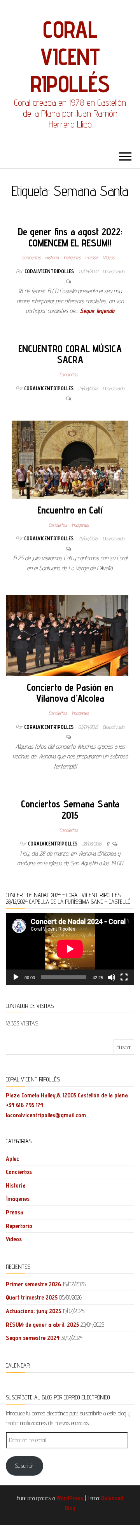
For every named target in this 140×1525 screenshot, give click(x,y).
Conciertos (31, 257)
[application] (70, 949)
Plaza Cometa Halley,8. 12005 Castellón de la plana (67, 1095)
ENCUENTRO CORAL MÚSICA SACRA (70, 354)
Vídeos (109, 257)
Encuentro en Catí (70, 510)
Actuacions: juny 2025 (33, 1311)
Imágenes (71, 257)
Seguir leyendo (97, 310)
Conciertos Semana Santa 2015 (70, 809)
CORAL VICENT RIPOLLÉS (70, 56)
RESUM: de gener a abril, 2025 (42, 1324)
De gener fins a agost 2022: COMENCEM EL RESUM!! (70, 237)
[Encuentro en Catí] (70, 459)
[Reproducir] (16, 977)
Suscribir (24, 1465)
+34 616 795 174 (24, 1105)
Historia (52, 257)
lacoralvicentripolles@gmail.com (46, 1115)
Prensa (91, 257)
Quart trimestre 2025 (32, 1297)
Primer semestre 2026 (33, 1284)
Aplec (12, 1158)
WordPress (69, 1498)
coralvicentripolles (49, 271)
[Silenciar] (112, 977)
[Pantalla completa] (124, 977)
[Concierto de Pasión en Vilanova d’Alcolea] (67, 634)
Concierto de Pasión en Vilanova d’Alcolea (70, 692)
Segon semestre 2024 (33, 1338)
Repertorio (19, 1226)
